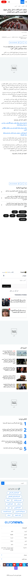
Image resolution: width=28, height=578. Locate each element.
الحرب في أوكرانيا (17, 500)
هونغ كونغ (23, 219)
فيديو (25, 544)
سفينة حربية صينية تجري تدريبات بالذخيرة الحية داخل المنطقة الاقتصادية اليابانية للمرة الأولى (16, 205)
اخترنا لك (23, 348)
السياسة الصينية (21, 216)
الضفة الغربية (10, 504)
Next (25, 538)
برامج (12, 544)
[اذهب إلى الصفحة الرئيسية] (22, 2)
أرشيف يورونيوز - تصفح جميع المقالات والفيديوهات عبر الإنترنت (7, 549)
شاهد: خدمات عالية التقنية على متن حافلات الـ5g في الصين (14, 129)
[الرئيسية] (26, 6)
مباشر (3, 1)
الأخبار (23, 6)
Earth (11, 535)
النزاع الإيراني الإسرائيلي (14, 493)
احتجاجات (23, 212)
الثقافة (11, 541)
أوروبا (25, 531)
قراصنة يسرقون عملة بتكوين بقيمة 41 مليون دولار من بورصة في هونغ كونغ (14, 124)
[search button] (2, 483)
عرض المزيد (24, 559)
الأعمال (25, 535)
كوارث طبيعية (18, 515)
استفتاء (8, 515)
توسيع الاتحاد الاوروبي (20, 512)
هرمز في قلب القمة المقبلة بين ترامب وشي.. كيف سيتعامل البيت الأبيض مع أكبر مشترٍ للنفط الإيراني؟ (16, 198)
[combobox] (14, 483)
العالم (19, 6)
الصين (16, 6)
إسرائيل (19, 504)
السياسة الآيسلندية (7, 512)
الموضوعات (24, 528)
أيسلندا (8, 500)
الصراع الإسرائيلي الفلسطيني (14, 497)
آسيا (6, 216)
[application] (14, 23)
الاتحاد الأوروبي (17, 508)
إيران (8, 508)
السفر (26, 541)
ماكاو (12, 216)
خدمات (25, 555)
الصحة (11, 538)
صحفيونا (25, 548)
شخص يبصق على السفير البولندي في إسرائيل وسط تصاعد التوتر (16, 191)
